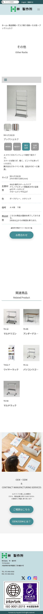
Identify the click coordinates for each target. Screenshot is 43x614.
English (24, 2)
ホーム (4, 25)
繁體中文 (30, 2)
